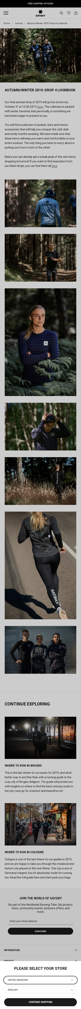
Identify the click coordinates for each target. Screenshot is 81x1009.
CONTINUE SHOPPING (40, 1002)
